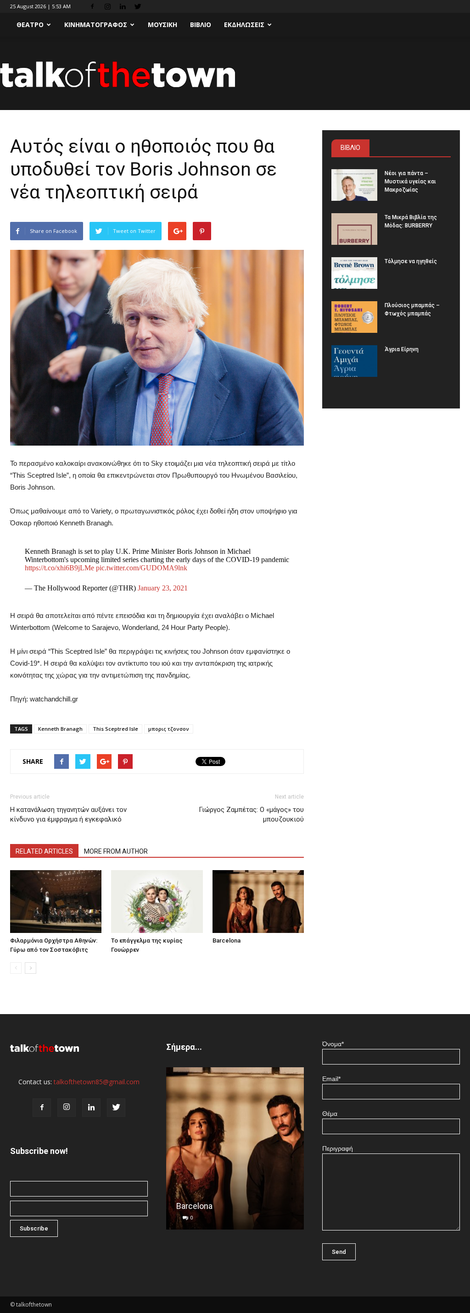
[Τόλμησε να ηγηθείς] (354, 273)
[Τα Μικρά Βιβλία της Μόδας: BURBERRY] (354, 229)
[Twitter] (138, 6)
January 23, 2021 (163, 588)
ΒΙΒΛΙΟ (200, 24)
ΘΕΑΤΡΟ (30, 24)
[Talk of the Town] (235, 74)
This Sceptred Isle (115, 728)
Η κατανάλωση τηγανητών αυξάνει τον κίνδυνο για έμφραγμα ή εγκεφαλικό (68, 814)
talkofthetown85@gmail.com (97, 1081)
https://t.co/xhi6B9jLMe (59, 568)
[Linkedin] (122, 6)
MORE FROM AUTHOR (116, 851)
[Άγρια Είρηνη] (354, 361)
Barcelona (227, 940)
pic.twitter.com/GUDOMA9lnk (141, 568)
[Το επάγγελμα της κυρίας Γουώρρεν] (156, 901)
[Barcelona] (258, 901)
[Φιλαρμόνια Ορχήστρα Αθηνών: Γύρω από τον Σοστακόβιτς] (55, 901)
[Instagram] (107, 6)
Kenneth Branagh (60, 728)
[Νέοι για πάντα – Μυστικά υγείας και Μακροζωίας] (354, 185)
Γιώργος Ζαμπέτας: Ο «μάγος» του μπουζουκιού (251, 814)
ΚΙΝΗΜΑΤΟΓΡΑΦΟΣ (95, 24)
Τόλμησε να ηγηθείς (411, 261)
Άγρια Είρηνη (402, 349)
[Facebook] (92, 6)
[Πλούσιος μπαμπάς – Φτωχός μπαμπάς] (354, 317)
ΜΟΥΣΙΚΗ (162, 24)
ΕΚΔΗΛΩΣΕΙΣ (244, 24)
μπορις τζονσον (168, 728)
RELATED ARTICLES (44, 851)
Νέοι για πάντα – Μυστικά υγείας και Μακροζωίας (410, 181)
